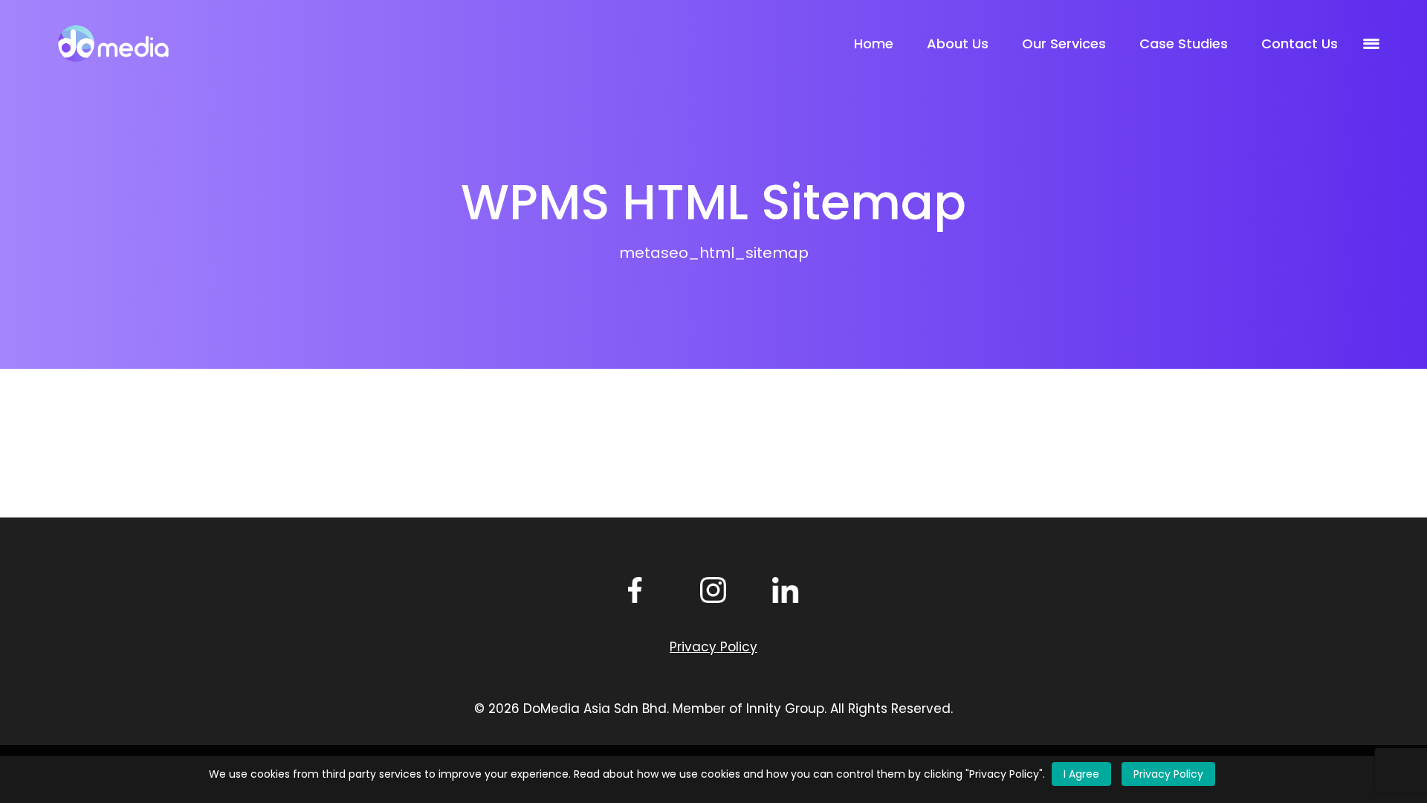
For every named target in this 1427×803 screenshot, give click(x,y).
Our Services (1064, 43)
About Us (957, 43)
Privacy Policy (1168, 774)
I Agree (1081, 774)
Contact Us (1299, 43)
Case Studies (1183, 43)
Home (873, 43)
